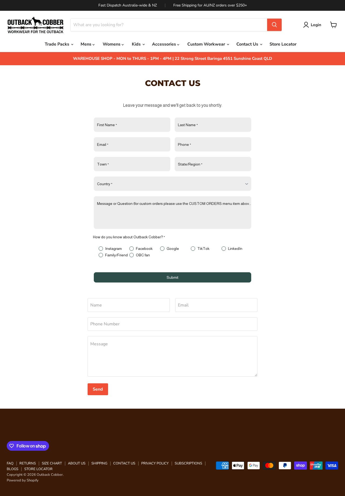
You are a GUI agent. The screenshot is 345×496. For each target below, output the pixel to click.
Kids (137, 44)
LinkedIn (235, 248)
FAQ (10, 463)
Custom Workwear (206, 44)
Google (173, 248)
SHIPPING (99, 463)
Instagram (113, 248)
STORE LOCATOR (38, 469)
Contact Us (247, 44)
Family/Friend (116, 255)
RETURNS (27, 463)
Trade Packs (57, 44)
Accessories (164, 44)
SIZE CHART (52, 463)
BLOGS (12, 469)
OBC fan (143, 255)
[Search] (274, 25)
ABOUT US (76, 463)
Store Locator (283, 44)
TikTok (203, 248)
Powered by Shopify (23, 480)
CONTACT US (124, 463)
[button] (313, 25)
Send (98, 389)
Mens (86, 44)
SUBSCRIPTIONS (188, 463)
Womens (112, 44)
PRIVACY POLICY (155, 463)
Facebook (144, 248)
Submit (172, 277)
